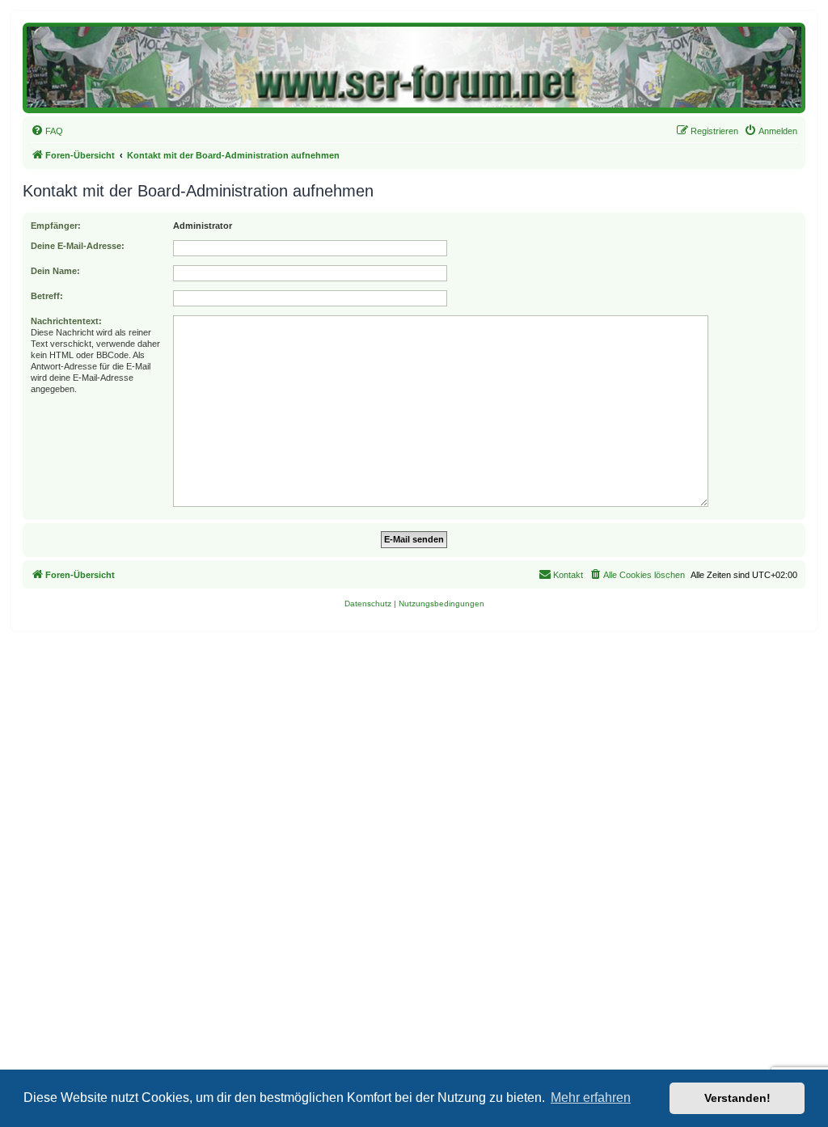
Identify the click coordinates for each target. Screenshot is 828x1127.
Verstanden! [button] (737, 1097)
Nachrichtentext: (66, 321)
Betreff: (47, 296)
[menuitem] (47, 131)
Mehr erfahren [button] (591, 1097)
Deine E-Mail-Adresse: (78, 246)
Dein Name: (55, 271)
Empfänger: (56, 225)
